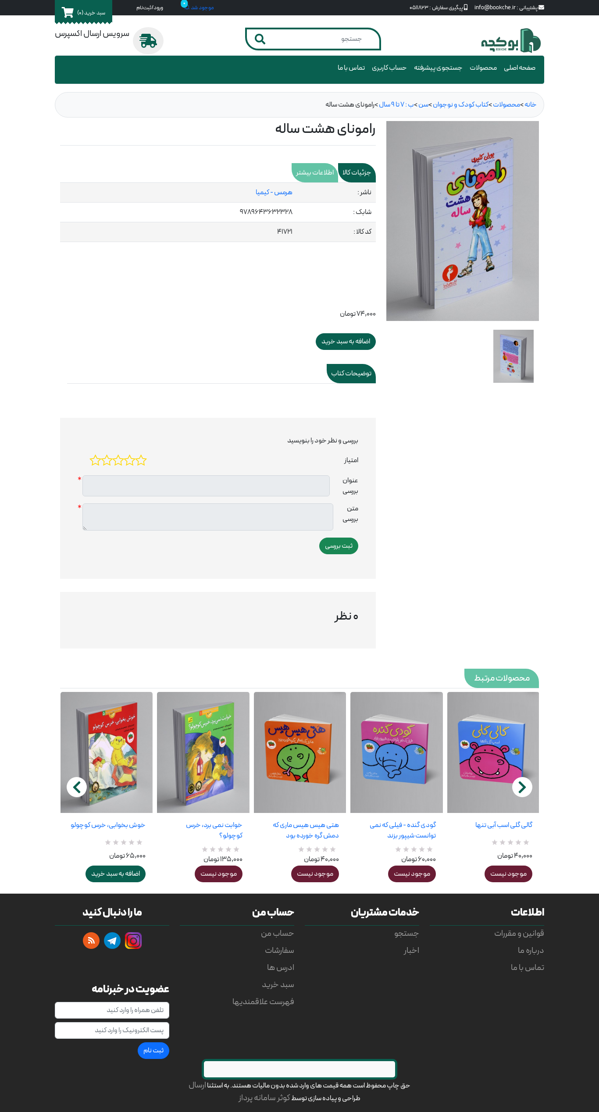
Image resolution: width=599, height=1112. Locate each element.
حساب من (277, 933)
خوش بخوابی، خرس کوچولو (108, 825)
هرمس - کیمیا (274, 192)
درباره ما (531, 950)
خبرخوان (91, 940)
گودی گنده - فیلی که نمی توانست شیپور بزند (402, 830)
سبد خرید (278, 985)
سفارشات (279, 950)
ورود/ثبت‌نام (149, 8)
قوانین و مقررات (519, 933)
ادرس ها (280, 968)
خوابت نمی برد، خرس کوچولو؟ (214, 830)
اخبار (411, 950)
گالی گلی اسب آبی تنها (503, 825)
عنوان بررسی (350, 485)
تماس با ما (351, 68)
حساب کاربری (389, 68)
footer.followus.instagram (133, 940)
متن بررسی (350, 513)
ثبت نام (153, 1050)
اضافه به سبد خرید (115, 874)
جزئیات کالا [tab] (356, 173)
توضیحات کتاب (351, 373)
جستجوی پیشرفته (438, 68)
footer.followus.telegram (112, 940)
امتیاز (351, 460)
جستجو (406, 933)
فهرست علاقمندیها (263, 1002)
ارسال (197, 1085)
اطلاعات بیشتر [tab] (315, 173)
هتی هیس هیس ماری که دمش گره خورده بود (306, 830)
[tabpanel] (218, 212)
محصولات (483, 68)
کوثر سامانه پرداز (264, 1098)
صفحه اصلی (519, 68)
